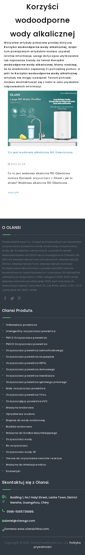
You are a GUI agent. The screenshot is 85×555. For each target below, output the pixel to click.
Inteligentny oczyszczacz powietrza (30, 331)
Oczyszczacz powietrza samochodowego (34, 350)
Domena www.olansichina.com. (26, 529)
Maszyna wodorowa (20, 407)
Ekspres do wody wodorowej (25, 420)
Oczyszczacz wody (19, 439)
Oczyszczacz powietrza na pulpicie (30, 357)
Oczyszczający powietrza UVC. (27, 401)
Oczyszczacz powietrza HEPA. (26, 363)
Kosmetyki (13, 471)
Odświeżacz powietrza (21, 325)
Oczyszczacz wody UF (21, 452)
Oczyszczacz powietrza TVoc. (26, 395)
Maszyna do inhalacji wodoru (26, 464)
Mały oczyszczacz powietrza (25, 388)
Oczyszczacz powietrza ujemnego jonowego (36, 382)
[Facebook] (5, 298)
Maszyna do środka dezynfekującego (31, 433)
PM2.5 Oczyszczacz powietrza (26, 344)
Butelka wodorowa (19, 426)
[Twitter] (12, 298)
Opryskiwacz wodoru (20, 414)
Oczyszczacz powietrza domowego (30, 369)
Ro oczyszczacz (17, 445)
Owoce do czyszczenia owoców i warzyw (34, 458)
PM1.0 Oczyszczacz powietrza (26, 338)
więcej (12, 192)
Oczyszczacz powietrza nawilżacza (30, 376)
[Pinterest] (19, 298)
